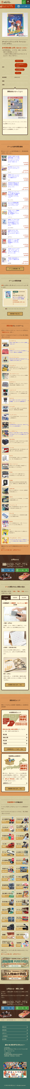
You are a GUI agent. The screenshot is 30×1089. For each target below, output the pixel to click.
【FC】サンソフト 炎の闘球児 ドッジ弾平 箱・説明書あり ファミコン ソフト (13, 241)
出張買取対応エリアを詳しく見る (15, 749)
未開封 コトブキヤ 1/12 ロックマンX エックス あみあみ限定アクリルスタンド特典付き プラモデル (13, 222)
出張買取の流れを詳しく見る (15, 684)
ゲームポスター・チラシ (20, 65)
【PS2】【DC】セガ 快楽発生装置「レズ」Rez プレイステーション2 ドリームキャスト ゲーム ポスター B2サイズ (14, 159)
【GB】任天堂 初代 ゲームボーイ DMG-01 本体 (13, 259)
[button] (6, 308)
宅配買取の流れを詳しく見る (15, 788)
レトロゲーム (19, 69)
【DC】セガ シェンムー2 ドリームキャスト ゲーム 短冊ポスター (13, 176)
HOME (2, 1020)
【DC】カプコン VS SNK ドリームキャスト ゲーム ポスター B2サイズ (13, 232)
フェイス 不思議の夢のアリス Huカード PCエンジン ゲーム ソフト (13, 204)
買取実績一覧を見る (15, 313)
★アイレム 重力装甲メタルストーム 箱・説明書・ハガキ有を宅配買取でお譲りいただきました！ (19, 298)
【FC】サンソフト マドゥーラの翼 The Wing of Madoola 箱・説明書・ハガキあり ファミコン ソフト (13, 194)
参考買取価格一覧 (11, 1020)
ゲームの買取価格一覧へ (15, 268)
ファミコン (19, 60)
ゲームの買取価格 (22, 1020)
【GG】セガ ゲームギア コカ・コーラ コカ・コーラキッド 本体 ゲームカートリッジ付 (14, 251)
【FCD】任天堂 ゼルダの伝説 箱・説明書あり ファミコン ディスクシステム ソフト (13, 185)
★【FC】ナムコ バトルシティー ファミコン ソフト (13, 168)
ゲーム (18, 73)
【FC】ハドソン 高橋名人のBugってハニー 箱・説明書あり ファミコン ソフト (13, 212)
